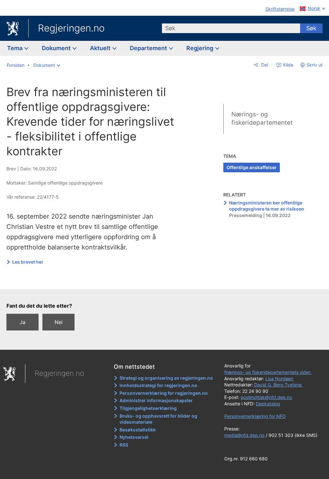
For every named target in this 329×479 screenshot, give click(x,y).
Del (264, 65)
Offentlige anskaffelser (252, 167)
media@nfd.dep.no (244, 435)
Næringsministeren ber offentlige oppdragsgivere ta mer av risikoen (266, 206)
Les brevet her (27, 262)
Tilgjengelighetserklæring (148, 408)
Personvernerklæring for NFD (255, 416)
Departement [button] (149, 48)
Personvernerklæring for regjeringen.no (164, 393)
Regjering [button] (200, 48)
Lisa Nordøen (279, 378)
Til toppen (98, 280)
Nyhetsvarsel (134, 437)
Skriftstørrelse (280, 9)
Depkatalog (268, 403)
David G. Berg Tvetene (278, 384)
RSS (124, 444)
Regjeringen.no (71, 28)
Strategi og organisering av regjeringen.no (166, 378)
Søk (311, 28)
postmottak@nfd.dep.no (266, 397)
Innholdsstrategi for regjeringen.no (158, 385)
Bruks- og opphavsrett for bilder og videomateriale (158, 419)
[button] (46, 65)
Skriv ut (315, 65)
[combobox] (231, 28)
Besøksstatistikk (138, 429)
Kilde (287, 65)
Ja (22, 322)
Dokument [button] (57, 48)
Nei (59, 322)
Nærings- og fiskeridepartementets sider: (267, 372)
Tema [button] (15, 48)
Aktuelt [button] (101, 48)
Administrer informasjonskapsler (156, 400)
